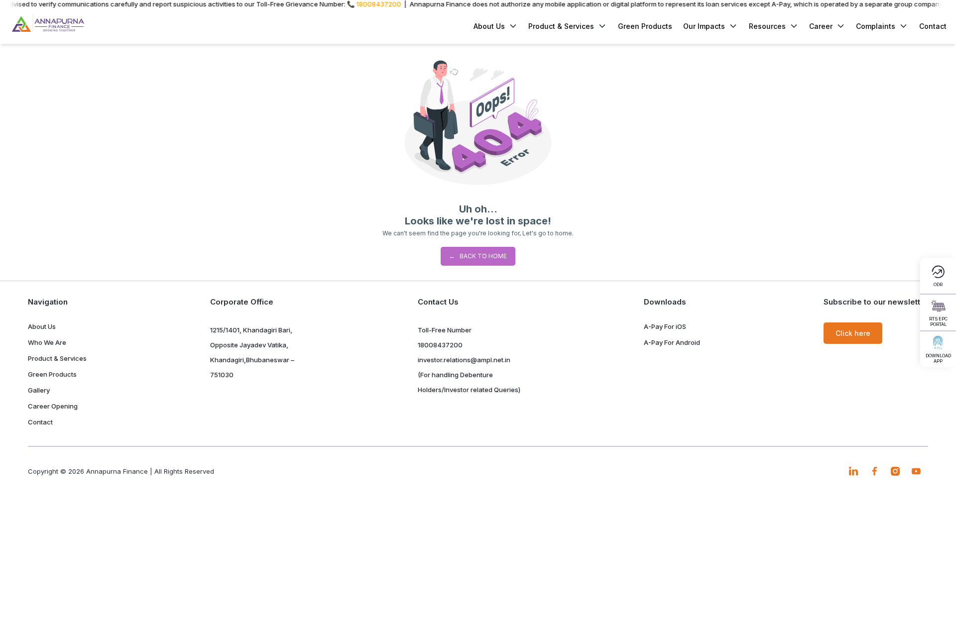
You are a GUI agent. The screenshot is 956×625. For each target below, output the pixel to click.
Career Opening (53, 406)
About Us (42, 326)
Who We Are (47, 342)
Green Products (645, 26)
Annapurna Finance (117, 471)
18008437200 (440, 345)
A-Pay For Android (672, 342)
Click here (853, 333)
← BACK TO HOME (478, 256)
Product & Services (561, 26)
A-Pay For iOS (665, 326)
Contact (933, 26)
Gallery (39, 390)
